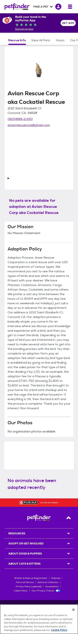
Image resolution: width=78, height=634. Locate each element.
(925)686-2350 (20, 119)
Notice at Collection (47, 582)
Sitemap (55, 578)
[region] (39, 619)
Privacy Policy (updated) (28, 586)
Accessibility (52, 586)
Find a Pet (40, 6)
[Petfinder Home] (17, 6)
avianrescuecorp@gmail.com (29, 125)
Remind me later (24, 29)
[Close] (73, 609)
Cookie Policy (21, 590)
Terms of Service (25, 582)
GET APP (68, 23)
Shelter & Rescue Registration (30, 578)
